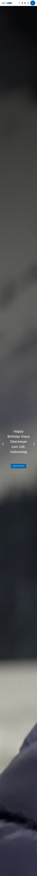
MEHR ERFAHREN (18, 466)
